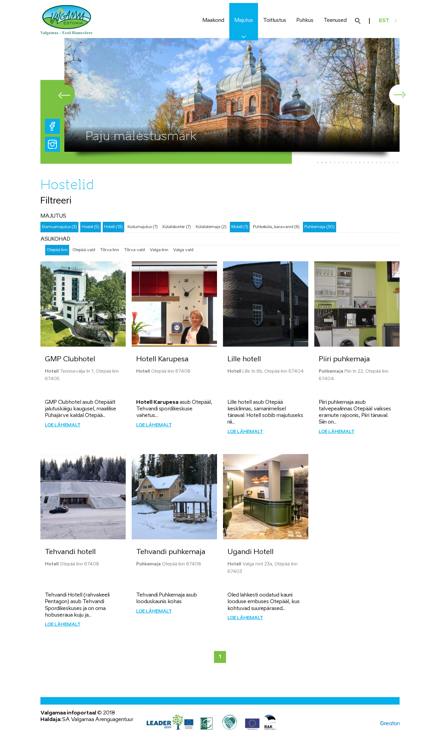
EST (384, 20)
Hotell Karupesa (162, 359)
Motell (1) (239, 227)
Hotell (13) (113, 227)
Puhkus (304, 20)
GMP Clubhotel (70, 359)
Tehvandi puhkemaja (170, 552)
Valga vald (183, 250)
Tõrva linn (109, 250)
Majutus (243, 20)
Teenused (335, 20)
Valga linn (159, 250)
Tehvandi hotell (70, 552)
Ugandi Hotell (250, 552)
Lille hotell (244, 359)
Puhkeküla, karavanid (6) (276, 227)
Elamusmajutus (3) (59, 227)
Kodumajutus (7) (143, 227)
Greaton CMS (390, 723)
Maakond (213, 20)
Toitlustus (274, 20)
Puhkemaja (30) (319, 227)
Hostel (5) (90, 227)
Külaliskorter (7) (177, 227)
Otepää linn (57, 250)
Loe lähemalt (63, 425)
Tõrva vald (134, 250)
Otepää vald (83, 250)
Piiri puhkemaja (344, 359)
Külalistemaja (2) (211, 227)
